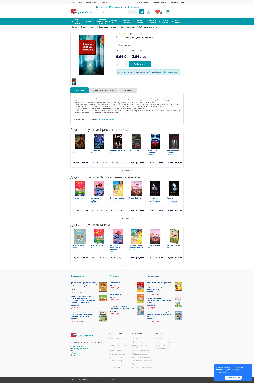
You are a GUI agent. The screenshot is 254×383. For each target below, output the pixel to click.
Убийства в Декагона (152, 151)
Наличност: (137, 34)
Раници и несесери (116, 361)
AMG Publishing (114, 202)
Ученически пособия (116, 351)
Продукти (84, 27)
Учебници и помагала (117, 339)
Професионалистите (118, 150)
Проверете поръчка (159, 2)
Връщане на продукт (141, 354)
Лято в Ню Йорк (135, 198)
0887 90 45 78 (103, 7)
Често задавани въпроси (142, 361)
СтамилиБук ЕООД (79, 380)
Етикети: (95, 119)
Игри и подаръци (115, 364)
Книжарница (134, 7)
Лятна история (78, 245)
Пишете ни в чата (78, 351)
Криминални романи (128, 27)
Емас (117, 40)
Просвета (113, 311)
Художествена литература (107, 27)
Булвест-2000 (75, 305)
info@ (119, 7)
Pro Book (93, 152)
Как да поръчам (140, 342)
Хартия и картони (115, 357)
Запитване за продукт (143, 2)
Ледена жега (96, 150)
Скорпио (73, 319)
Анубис (113, 285)
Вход (182, 2)
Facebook (75, 353)
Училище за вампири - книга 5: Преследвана (154, 200)
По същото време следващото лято (117, 199)
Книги (93, 27)
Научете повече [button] (222, 372)
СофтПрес (150, 204)
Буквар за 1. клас (116, 283)
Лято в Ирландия (173, 245)
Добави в (139, 64)
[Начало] (81, 11)
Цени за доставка (170, 72)
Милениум (151, 154)
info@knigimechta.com (80, 349)
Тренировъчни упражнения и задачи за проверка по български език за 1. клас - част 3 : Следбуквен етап (84, 285)
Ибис (74, 200)
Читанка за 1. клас (116, 295)
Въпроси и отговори (91, 2)
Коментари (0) (128, 91)
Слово (72, 289)
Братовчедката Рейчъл (173, 151)
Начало (72, 2)
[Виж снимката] (91, 55)
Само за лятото (78, 198)
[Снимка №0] (73, 81)
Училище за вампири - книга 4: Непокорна (173, 200)
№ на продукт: (79, 119)
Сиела (93, 204)
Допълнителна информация (103, 91)
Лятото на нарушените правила (96, 200)
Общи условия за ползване (143, 367)
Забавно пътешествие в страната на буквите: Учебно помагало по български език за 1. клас (83, 314)
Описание (79, 90)
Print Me (169, 247)
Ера (111, 152)
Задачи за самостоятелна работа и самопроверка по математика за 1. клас (160, 314)
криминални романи (106, 119)
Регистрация (173, 2)
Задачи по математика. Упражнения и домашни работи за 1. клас (160, 301)
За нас (80, 2)
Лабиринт (169, 154)
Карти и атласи (114, 367)
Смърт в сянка (134, 150)
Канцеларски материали (118, 354)
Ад (74, 150)
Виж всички (128, 171)
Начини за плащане (141, 351)
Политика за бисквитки (142, 357)
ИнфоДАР (75, 247)
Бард (74, 152)
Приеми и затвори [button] (233, 377)
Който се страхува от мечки (148, 27)
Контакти (105, 2)
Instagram (75, 355)
